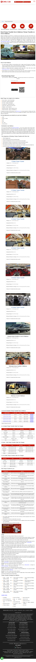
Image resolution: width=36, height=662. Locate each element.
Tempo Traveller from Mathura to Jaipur (29, 589)
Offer (12, 652)
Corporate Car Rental (22, 619)
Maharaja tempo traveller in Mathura (18, 366)
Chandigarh (20, 610)
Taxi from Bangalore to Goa (23, 630)
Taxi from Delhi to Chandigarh (11, 627)
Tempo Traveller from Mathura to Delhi (29, 578)
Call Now (31, 414)
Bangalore (11, 610)
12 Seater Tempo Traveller (17, 190)
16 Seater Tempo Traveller (17, 248)
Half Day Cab (11, 620)
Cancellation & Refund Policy (7, 651)
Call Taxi (29, 617)
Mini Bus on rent (11, 618)
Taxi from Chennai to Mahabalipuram (24, 638)
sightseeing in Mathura (15, 127)
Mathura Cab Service (26, 600)
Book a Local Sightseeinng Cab (7, 601)
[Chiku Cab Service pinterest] (19, 645)
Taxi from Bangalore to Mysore (23, 624)
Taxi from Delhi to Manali (11, 630)
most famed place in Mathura (5, 41)
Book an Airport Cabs (16, 601)
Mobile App (24, 652)
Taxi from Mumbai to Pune (11, 640)
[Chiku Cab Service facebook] (16, 645)
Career (30, 652)
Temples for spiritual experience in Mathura (28, 603)
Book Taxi (29, 618)
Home (3, 21)
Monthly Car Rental (8, 617)
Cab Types (25, 617)
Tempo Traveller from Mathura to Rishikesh (7, 589)
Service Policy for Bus (15, 651)
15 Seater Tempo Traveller (17, 219)
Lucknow (27, 610)
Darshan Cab (20, 617)
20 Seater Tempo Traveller (17, 307)
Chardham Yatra (6, 619)
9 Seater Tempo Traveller (18, 161)
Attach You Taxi (25, 599)
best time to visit (18, 111)
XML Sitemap (6, 652)
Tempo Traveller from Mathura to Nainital (7, 586)
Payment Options (22, 651)
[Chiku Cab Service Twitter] (15, 645)
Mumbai (31, 610)
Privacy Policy (16, 650)
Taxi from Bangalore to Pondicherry (23, 629)
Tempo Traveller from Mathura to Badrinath (18, 584)
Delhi (24, 610)
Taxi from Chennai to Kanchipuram (25, 640)
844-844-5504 (18, 1)
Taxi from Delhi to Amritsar (12, 629)
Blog (27, 652)
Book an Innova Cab (26, 597)
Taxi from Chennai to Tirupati (24, 637)
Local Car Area (30, 619)
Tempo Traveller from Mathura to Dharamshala (18, 592)
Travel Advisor (16, 652)
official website (27, 564)
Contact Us (20, 650)
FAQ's (10, 652)
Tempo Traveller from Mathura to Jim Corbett (18, 578)
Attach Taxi (15, 617)
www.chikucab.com (11, 542)
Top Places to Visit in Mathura (17, 604)
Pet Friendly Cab (23, 620)
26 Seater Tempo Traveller (7, 421)
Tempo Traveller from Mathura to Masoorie (7, 592)
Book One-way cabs (6, 603)
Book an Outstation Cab (7, 599)
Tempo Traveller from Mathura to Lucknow (29, 584)
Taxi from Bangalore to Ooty (23, 627)
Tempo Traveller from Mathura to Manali (7, 578)
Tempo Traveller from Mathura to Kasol (18, 586)
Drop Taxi (6, 618)
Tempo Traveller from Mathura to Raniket (18, 589)
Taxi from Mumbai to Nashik (11, 638)
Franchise (20, 652)
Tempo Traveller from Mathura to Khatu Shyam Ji (29, 581)
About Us (24, 650)
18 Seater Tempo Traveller (17, 277)
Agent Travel (15, 653)
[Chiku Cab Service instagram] (17, 645)
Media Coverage (20, 653)
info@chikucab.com (23, 643)
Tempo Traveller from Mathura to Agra (29, 586)
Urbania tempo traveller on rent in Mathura (17, 336)
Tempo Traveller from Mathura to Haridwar (7, 584)
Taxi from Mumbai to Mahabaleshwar (11, 637)
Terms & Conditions (10, 650)
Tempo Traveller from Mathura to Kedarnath (18, 581)
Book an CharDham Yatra (17, 600)
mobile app (11, 569)
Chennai (15, 610)
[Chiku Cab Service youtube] (18, 645)
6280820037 (17, 643)
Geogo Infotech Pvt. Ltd (17, 657)
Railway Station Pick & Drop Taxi (21, 618)
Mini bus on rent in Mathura (18, 395)
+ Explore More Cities (18, 612)
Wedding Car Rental (13, 619)
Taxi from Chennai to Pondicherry (25, 635)
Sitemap (31, 651)
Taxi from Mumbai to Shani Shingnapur (11, 635)
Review (14, 606)
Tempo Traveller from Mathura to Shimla (7, 581)
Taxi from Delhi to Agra (11, 624)
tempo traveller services (5, 69)
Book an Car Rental (16, 597)
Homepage (5, 597)
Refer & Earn (27, 651)
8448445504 (12, 643)
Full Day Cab (17, 620)
